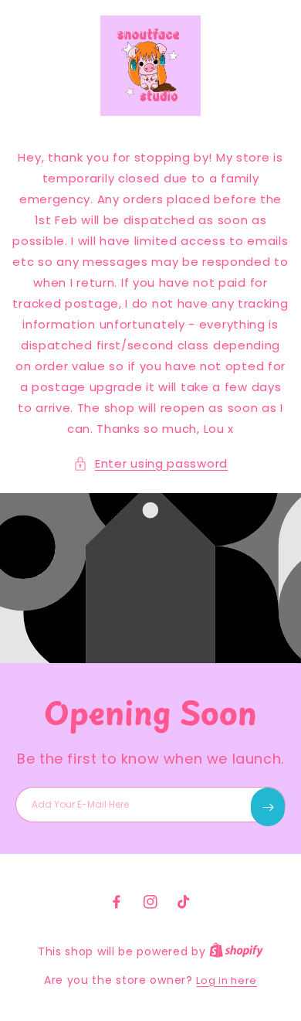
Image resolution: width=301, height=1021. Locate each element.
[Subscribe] (268, 807)
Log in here (226, 980)
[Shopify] (236, 951)
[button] (150, 463)
